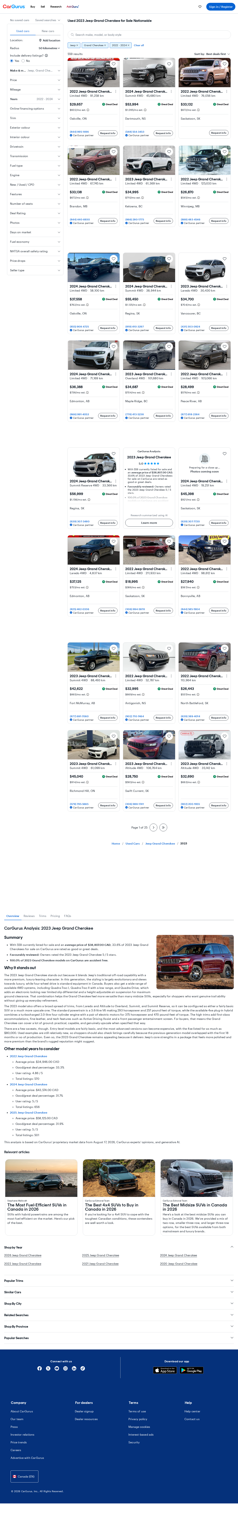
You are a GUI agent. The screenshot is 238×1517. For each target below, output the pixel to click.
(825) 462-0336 (79, 609)
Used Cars (133, 843)
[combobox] (48, 20)
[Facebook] (39, 1369)
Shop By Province (16, 1326)
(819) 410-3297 (134, 326)
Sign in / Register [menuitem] (221, 6)
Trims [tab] (42, 915)
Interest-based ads (141, 1434)
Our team (17, 1419)
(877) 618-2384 (190, 414)
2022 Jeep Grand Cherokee (28, 1056)
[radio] (11, 60)
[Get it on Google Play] (191, 1371)
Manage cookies (139, 1426)
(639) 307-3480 (79, 521)
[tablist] (35, 31)
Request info (107, 133)
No (28, 60)
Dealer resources (86, 1419)
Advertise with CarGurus (27, 1457)
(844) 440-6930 (80, 219)
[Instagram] (65, 1369)
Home (116, 843)
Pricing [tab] (55, 915)
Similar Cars (12, 1292)
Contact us (192, 1419)
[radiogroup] (35, 58)
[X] (48, 1369)
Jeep (73, 45)
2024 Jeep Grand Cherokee (28, 1084)
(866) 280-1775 (134, 219)
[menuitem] (33, 6)
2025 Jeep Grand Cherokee (28, 1112)
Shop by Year (13, 1247)
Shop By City (12, 1304)
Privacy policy (137, 1419)
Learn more (149, 522)
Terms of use (137, 1411)
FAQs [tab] (67, 915)
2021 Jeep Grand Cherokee (100, 1263)
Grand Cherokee (93, 45)
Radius (14, 48)
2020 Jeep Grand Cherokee (178, 1263)
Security (134, 1442)
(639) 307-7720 (190, 521)
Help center (192, 1411)
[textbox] (210, 54)
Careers (16, 1450)
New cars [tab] (48, 31)
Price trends (19, 1442)
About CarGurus (22, 1411)
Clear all (139, 45)
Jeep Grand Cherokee (160, 843)
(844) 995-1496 (79, 131)
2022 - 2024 (119, 45)
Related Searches (16, 1315)
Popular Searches (16, 1338)
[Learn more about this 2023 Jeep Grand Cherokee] (171, 179)
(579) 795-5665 (79, 803)
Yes (17, 60)
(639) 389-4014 (190, 716)
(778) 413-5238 (134, 414)
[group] (149, 45)
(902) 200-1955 (190, 803)
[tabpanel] (119, 1035)
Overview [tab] (12, 915)
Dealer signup (84, 1411)
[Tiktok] (83, 1369)
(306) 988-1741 (134, 803)
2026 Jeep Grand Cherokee (22, 1255)
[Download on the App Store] (165, 1371)
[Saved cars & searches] (199, 7)
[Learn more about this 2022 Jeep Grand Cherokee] (116, 91)
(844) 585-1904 (190, 609)
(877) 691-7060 (79, 716)
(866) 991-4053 (79, 414)
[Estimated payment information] (88, 110)
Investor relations (23, 1434)
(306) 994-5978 (135, 609)
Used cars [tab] (23, 31)
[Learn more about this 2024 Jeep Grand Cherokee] (171, 91)
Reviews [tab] (29, 915)
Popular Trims (13, 1281)
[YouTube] (57, 1369)
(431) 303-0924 (190, 326)
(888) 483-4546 (190, 219)
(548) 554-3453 (134, 131)
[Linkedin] (74, 1369)
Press (14, 1426)
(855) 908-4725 (79, 326)
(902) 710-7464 (134, 716)
